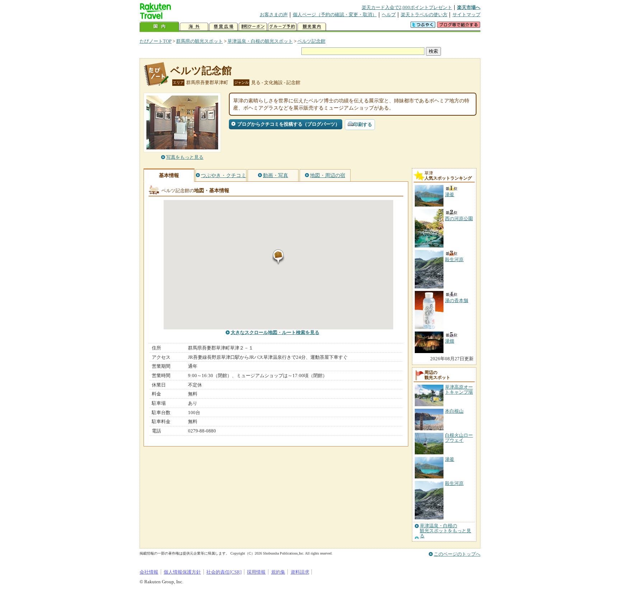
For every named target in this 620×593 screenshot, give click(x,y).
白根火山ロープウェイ (459, 437)
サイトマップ (466, 14)
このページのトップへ (457, 554)
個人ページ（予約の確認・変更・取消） (335, 14)
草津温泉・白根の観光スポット (260, 41)
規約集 (278, 572)
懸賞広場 (223, 27)
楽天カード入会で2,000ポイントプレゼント (407, 7)
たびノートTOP (156, 41)
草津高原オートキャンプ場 (459, 389)
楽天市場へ (468, 7)
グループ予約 (282, 27)
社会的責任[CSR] (223, 572)
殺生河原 (454, 483)
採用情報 (256, 572)
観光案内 (311, 27)
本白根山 (454, 411)
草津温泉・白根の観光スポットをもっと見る (445, 531)
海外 (194, 27)
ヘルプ (389, 14)
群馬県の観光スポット (199, 41)
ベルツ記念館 (311, 41)
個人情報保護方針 (182, 572)
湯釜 (449, 459)
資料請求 (300, 572)
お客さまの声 (274, 14)
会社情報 (149, 572)
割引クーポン (253, 27)
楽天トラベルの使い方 (424, 14)
